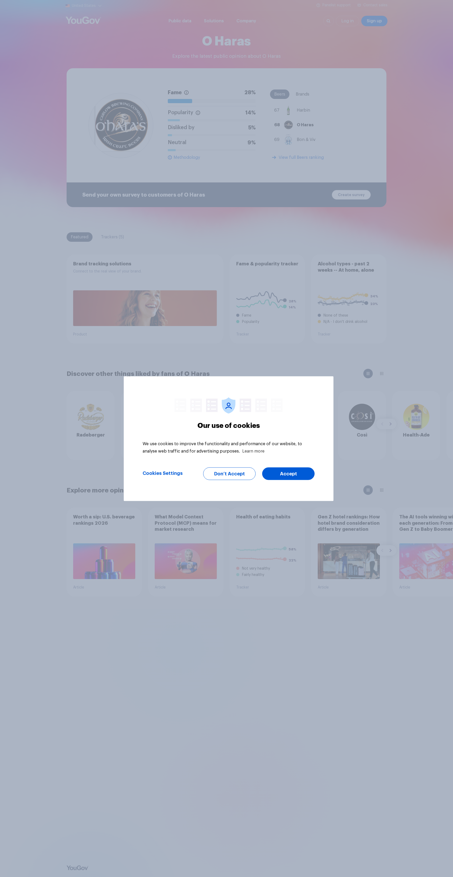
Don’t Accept (229, 473)
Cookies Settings (163, 473)
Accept (288, 473)
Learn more (253, 451)
